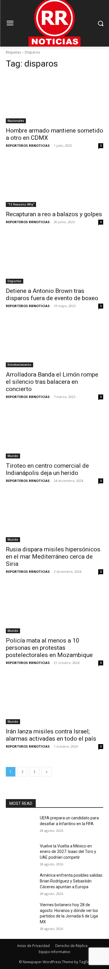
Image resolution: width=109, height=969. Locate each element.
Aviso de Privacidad (33, 945)
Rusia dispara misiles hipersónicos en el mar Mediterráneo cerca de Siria (53, 556)
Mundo (13, 456)
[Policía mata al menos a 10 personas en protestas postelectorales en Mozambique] (54, 609)
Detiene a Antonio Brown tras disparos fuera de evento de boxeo (52, 294)
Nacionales (16, 121)
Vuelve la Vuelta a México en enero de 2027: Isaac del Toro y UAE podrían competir (68, 852)
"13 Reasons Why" (21, 204)
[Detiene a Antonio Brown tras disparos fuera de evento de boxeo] (54, 259)
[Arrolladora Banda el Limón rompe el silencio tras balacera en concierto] (54, 343)
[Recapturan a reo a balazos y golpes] (54, 183)
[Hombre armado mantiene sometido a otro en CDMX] (54, 99)
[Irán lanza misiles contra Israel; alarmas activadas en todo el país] (54, 700)
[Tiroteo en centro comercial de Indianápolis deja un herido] (54, 434)
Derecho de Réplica (71, 945)
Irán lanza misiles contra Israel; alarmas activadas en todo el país (51, 735)
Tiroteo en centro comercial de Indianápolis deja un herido (47, 469)
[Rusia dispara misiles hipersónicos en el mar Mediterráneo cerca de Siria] (54, 518)
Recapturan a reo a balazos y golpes (54, 214)
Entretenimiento (19, 365)
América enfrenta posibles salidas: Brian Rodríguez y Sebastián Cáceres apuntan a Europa (71, 881)
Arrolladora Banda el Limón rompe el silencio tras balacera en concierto (52, 381)
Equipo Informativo (54, 951)
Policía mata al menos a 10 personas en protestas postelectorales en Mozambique (49, 647)
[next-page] (46, 772)
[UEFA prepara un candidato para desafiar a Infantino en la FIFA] (20, 825)
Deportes (15, 281)
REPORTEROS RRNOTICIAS (28, 145)
